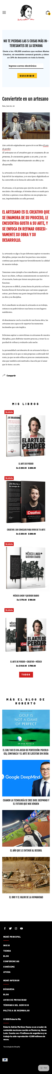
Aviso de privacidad (15, 1000)
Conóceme (9, 967)
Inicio (6, 945)
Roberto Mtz (15, 1019)
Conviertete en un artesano (25, 99)
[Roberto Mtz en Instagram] (15, 928)
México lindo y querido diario (26, 595)
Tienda (7, 951)
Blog (6, 956)
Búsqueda (8, 989)
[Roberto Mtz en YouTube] (21, 928)
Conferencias (11, 961)
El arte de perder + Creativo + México (26, 661)
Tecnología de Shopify (11, 1047)
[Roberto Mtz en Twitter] (10, 928)
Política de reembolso (16, 1010)
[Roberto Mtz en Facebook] (4, 928)
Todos (26, 674)
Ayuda (7, 972)
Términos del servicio (16, 1005)
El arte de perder (26, 463)
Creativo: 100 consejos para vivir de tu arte (26, 529)
